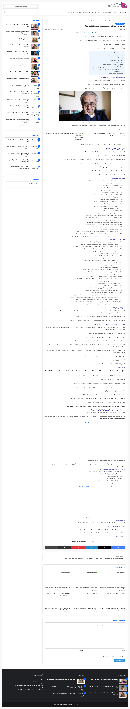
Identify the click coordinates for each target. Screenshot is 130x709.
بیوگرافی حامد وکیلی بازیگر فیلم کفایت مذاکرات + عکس (18, 113)
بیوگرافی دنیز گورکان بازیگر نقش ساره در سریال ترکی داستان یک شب (17, 147)
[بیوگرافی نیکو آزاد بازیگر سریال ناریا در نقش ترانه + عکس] (35, 142)
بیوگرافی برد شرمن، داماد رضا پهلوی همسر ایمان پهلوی (57, 587)
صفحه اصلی (122, 12)
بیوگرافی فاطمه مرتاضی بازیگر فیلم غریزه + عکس (18, 78)
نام (123, 644)
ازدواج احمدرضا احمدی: (117, 71)
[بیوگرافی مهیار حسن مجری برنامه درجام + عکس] (35, 74)
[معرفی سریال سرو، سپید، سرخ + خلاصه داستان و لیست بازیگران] (35, 40)
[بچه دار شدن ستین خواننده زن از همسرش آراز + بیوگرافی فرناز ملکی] (35, 155)
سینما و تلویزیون (88, 12)
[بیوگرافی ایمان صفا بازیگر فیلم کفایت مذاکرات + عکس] (35, 108)
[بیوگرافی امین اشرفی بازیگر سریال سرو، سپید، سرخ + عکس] (35, 27)
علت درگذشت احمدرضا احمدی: (115, 73)
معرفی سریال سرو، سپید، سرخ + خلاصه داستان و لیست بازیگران (18, 39)
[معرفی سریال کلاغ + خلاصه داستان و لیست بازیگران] (81, 696)
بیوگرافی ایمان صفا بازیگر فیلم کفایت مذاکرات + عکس (18, 106)
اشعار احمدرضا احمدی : (117, 59)
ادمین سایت (119, 556)
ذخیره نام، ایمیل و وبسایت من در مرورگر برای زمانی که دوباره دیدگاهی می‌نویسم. (106, 657)
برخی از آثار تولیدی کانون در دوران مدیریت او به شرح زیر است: (108, 70)
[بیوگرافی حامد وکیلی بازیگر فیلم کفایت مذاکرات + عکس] (35, 115)
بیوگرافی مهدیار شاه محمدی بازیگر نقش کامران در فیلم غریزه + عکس (18, 92)
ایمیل (123, 650)
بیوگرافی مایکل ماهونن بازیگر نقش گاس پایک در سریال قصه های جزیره (18, 160)
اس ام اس (106, 12)
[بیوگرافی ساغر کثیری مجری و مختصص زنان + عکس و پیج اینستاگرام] (120, 135)
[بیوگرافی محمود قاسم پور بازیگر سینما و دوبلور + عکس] (84, 579)
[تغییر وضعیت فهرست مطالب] (121, 53)
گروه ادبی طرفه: (119, 62)
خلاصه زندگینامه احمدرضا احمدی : (115, 55)
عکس (78, 12)
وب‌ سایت (81, 650)
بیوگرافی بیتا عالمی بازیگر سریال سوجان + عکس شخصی (112, 608)
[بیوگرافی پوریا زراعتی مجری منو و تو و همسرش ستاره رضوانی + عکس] (35, 169)
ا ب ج (41, 683)
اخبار (115, 12)
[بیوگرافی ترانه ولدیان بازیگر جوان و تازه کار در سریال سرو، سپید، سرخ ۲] (35, 33)
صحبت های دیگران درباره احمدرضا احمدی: (113, 64)
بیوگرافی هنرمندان (109, 20)
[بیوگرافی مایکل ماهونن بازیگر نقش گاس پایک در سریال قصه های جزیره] (35, 162)
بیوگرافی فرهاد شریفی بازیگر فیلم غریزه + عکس (18, 85)
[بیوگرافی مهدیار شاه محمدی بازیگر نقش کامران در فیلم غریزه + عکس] (35, 94)
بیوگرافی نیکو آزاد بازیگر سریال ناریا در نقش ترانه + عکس (18, 140)
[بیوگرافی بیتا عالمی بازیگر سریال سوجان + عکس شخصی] (112, 600)
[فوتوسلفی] (117, 5)
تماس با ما (70, 12)
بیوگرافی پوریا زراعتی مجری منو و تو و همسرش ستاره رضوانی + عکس (18, 167)
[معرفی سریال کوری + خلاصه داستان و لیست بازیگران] (81, 688)
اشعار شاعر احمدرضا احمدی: (116, 61)
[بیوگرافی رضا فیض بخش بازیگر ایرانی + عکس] (35, 60)
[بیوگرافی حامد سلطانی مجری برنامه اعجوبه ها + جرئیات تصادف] (79, 136)
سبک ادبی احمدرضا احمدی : (116, 57)
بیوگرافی (98, 12)
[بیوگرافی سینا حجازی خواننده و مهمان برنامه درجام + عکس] (35, 53)
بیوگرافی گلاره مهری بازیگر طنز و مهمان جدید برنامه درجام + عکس (17, 45)
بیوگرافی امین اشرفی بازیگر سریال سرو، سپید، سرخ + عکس (17, 25)
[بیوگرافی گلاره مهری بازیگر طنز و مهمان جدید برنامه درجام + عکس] (35, 47)
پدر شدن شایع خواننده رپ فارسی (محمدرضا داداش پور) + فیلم (112, 588)
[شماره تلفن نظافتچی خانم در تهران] (35, 67)
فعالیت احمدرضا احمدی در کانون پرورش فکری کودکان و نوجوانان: (107, 68)
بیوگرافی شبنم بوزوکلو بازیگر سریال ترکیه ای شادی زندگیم (85, 609)
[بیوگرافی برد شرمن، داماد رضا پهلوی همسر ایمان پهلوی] (57, 579)
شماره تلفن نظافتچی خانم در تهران (21, 65)
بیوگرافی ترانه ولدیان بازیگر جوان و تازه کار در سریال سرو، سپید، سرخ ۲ (17, 32)
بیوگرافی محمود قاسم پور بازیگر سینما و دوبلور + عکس (86, 588)
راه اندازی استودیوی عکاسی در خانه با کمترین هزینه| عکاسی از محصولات (17, 120)
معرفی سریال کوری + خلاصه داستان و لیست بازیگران (64, 686)
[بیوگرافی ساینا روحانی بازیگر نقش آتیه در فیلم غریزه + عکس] (35, 101)
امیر (42, 679)
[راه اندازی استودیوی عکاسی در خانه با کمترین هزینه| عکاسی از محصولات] (35, 121)
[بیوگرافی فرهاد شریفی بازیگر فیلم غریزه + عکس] (35, 87)
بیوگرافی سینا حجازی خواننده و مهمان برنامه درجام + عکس (17, 52)
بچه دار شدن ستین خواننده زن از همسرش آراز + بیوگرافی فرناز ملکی (18, 154)
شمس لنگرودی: (119, 66)
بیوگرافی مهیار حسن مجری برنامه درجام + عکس (18, 72)
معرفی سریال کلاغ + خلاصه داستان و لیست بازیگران (64, 693)
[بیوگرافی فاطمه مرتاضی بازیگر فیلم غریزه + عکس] (35, 80)
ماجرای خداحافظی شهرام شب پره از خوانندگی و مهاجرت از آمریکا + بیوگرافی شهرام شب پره (57, 609)
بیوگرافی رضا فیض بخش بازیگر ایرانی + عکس (19, 58)
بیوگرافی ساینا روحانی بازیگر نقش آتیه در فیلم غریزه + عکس (17, 100)
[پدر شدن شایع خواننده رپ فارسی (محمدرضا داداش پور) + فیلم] (112, 579)
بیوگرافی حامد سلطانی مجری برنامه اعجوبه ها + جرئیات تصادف (60, 133)
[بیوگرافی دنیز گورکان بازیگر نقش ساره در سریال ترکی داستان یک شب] (35, 148)
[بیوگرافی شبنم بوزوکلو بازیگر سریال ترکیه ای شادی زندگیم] (84, 600)
